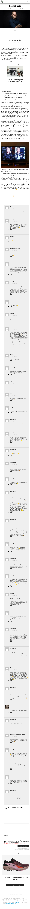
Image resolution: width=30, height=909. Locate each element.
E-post (15, 830)
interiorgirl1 (12, 705)
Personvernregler (19, 849)
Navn (5, 825)
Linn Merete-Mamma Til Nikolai (17, 734)
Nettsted (6, 835)
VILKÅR (24, 893)
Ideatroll (12, 313)
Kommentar (7, 812)
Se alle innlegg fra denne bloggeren (15, 885)
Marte (11, 667)
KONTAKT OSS (11, 894)
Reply (11, 213)
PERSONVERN (18, 893)
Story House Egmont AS (10, 903)
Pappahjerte (15, 6)
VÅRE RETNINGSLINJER (9, 893)
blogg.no (18, 902)
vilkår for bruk (24, 849)
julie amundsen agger (15, 248)
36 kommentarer (15, 42)
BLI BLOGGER (19, 894)
